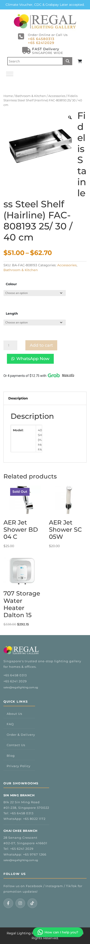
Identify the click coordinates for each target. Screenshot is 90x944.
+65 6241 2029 (15, 681)
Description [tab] (18, 398)
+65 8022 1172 (34, 819)
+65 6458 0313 (15, 675)
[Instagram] (20, 903)
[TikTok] (32, 903)
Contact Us (16, 745)
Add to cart (41, 345)
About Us (14, 713)
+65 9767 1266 (34, 854)
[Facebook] (8, 903)
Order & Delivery (21, 734)
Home (8, 96)
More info (68, 375)
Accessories (56, 96)
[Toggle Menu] (9, 74)
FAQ (10, 724)
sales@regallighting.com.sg (20, 687)
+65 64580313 (41, 39)
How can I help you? (61, 932)
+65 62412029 (41, 43)
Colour (11, 284)
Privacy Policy (18, 766)
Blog (11, 755)
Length (12, 313)
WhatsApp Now (32, 358)
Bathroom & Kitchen (30, 96)
